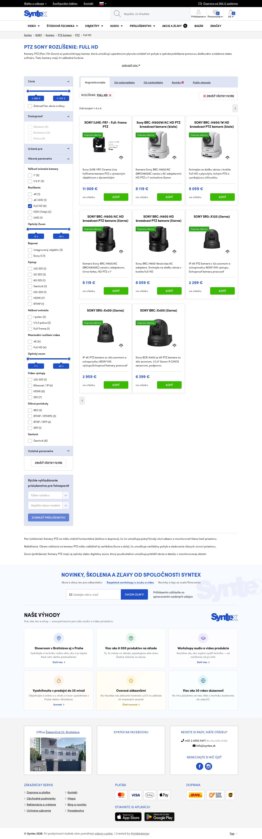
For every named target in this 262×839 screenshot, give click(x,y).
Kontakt (88, 3)
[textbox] (40, 495)
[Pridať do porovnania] (121, 157)
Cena (31, 81)
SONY (38, 35)
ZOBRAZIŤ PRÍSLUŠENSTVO (48, 517)
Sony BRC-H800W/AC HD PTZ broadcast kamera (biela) (159, 124)
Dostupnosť (35, 116)
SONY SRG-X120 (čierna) (212, 216)
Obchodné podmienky (41, 798)
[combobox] (48, 495)
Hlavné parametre (40, 158)
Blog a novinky (77, 804)
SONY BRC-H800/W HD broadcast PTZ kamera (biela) (212, 124)
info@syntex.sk (205, 746)
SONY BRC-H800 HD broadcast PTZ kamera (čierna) (158, 218)
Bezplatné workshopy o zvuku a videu (130, 582)
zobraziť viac (130, 65)
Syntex (28, 35)
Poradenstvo (76, 810)
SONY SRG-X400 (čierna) (105, 310)
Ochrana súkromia (39, 810)
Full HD (102, 95)
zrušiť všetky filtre (48, 463)
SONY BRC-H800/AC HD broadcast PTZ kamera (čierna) (105, 218)
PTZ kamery (65, 35)
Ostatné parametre (40, 451)
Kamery (50, 35)
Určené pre (35, 149)
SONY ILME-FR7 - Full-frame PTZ (105, 124)
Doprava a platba (38, 792)
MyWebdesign (140, 833)
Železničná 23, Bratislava (62, 732)
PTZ (77, 35)
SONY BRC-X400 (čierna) (158, 310)
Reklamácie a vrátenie (41, 804)
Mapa (72, 798)
